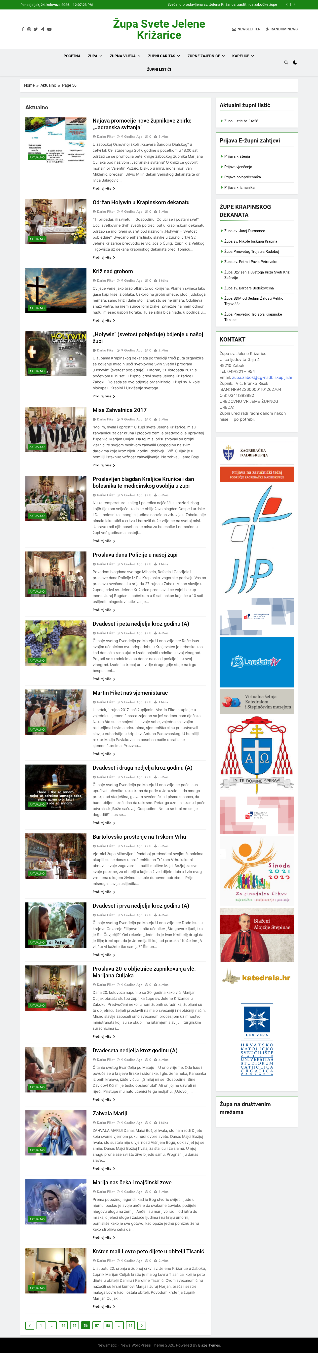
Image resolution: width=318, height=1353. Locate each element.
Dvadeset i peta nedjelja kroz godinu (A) (141, 624)
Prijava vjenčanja (238, 167)
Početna (72, 56)
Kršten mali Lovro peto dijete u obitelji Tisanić (148, 1251)
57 (97, 1326)
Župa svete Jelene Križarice (159, 29)
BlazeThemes (209, 1345)
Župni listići (159, 69)
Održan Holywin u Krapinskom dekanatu (141, 202)
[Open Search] (286, 63)
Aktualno (37, 157)
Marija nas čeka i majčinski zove (132, 1182)
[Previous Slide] (286, 4)
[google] (42, 29)
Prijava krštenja (237, 156)
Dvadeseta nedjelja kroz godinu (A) (135, 1050)
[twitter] (35, 29)
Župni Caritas (161, 56)
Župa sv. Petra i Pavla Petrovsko (251, 262)
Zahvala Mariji (110, 1113)
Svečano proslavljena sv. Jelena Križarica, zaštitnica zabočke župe (222, 5)
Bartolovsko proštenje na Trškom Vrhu (139, 837)
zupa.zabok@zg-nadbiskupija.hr (262, 377)
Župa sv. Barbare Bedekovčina (249, 288)
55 (75, 1326)
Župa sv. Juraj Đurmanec (244, 231)
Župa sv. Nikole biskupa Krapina (250, 241)
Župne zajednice (204, 56)
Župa (92, 56)
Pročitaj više (102, 188)
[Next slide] (294, 4)
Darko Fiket (106, 136)
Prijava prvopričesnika (242, 177)
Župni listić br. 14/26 (241, 121)
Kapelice (240, 56)
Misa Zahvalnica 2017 (120, 410)
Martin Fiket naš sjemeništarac (130, 693)
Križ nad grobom (113, 271)
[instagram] (29, 29)
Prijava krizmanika (239, 187)
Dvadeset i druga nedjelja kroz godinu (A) (143, 768)
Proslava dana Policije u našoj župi (135, 555)
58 (108, 1326)
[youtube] (49, 29)
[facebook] (23, 29)
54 (63, 1326)
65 (130, 1326)
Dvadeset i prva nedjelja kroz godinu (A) (141, 906)
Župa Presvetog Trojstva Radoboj (251, 251)
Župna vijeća (123, 56)
